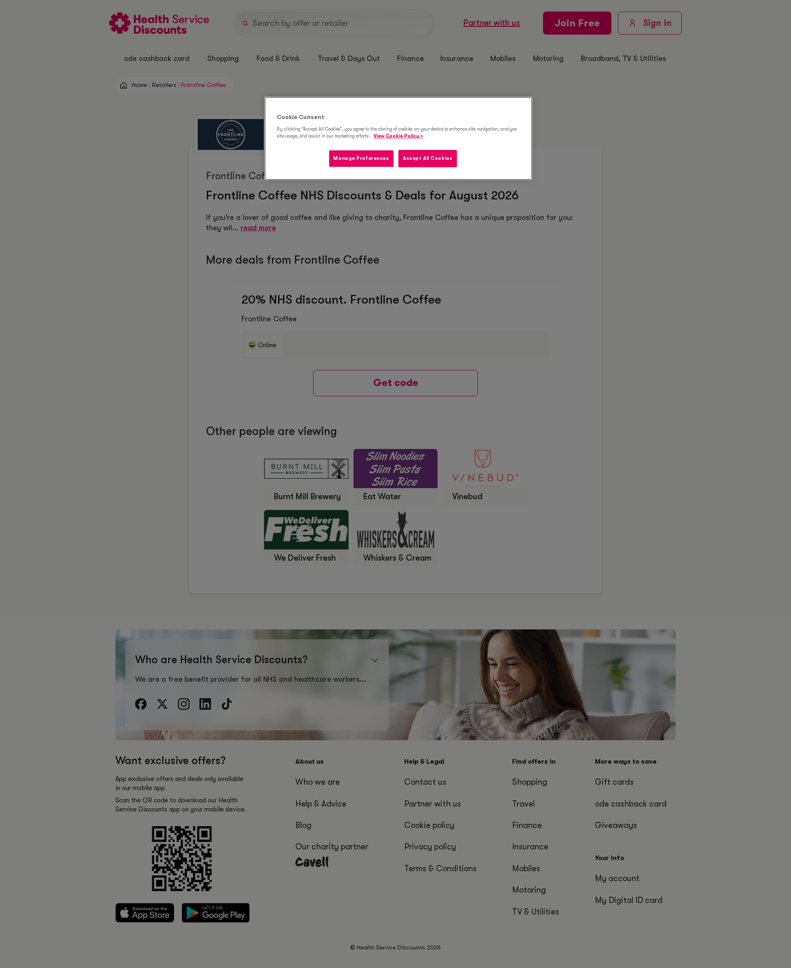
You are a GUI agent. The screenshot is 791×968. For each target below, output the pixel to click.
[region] (398, 138)
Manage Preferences (361, 158)
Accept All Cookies (427, 158)
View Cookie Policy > (398, 136)
